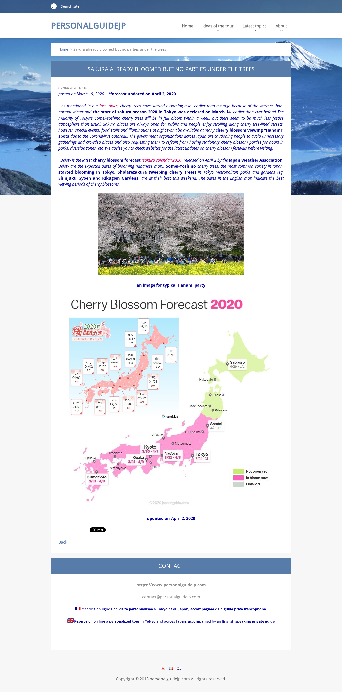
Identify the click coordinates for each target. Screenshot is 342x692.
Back (62, 542)
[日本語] (163, 668)
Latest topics (255, 26)
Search (54, 6)
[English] (179, 668)
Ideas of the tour (218, 26)
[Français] (171, 668)
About (281, 26)
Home (187, 26)
